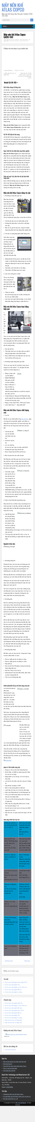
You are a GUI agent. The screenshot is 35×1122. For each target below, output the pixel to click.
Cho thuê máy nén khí (9, 1070)
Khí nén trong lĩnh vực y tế (10, 1098)
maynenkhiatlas (8, 70)
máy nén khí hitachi (10, 1049)
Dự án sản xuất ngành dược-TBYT (14, 1010)
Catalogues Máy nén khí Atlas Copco (13, 1094)
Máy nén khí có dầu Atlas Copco (25, 74)
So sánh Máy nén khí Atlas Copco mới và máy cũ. (17, 1096)
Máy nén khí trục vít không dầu (13, 1020)
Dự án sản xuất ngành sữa (12, 984)
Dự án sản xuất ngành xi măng (13, 992)
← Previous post (8, 961)
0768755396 (9, 1087)
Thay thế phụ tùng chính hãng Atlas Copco (14, 1066)
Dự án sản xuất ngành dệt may (13, 1008)
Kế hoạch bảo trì (7, 1064)
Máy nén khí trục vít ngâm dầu (13, 1022)
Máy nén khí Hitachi (21, 1102)
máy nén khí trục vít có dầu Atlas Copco (24, 76)
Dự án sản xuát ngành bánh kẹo (13, 1003)
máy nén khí (24, 419)
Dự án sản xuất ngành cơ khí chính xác (16, 987)
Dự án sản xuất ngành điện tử (13, 989)
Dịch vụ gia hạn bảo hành (10, 1068)
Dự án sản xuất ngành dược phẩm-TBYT (16, 982)
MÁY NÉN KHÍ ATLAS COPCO (13, 7)
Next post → (28, 961)
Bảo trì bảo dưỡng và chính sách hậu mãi (14, 1061)
